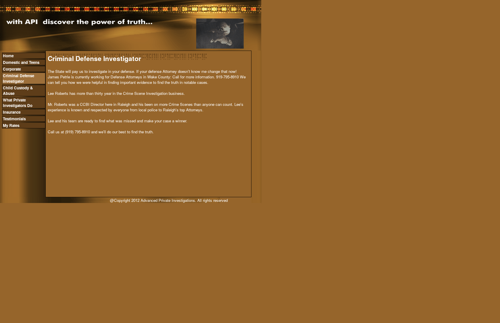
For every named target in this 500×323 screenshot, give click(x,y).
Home (8, 55)
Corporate (12, 69)
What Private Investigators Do (17, 102)
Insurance (12, 112)
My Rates (11, 125)
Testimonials (14, 118)
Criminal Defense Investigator (18, 78)
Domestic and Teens (21, 62)
